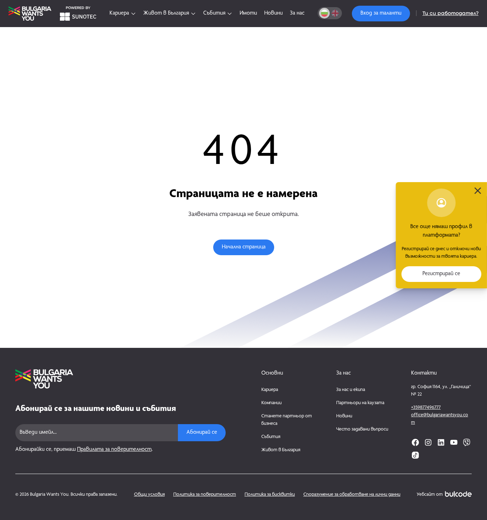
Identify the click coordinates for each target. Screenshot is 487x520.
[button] (381, 13)
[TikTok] (415, 455)
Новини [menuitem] (273, 13)
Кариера (269, 389)
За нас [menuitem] (297, 13)
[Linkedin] (441, 442)
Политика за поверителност (204, 494)
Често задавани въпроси (362, 429)
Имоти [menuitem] (248, 13)
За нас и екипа (350, 389)
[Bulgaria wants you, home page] (120, 378)
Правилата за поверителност (114, 450)
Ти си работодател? (450, 13)
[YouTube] (454, 442)
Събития (270, 436)
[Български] (324, 13)
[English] (335, 13)
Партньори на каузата (360, 403)
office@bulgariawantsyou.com (439, 419)
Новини (344, 416)
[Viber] (466, 442)
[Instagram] (428, 442)
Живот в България (280, 450)
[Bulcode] (458, 494)
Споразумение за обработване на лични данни (351, 494)
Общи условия (149, 494)
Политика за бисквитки (270, 494)
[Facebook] (415, 442)
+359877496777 (426, 407)
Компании (271, 403)
